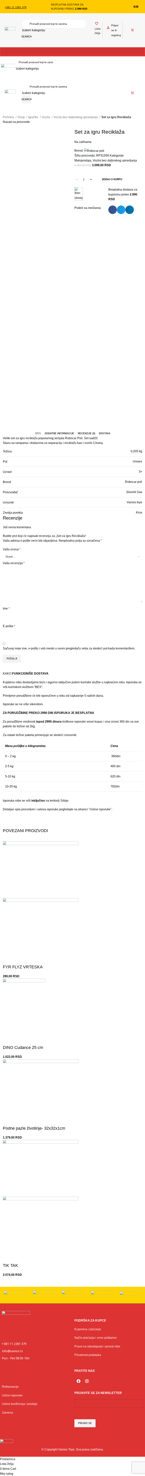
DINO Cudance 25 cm (23, 1047)
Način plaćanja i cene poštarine (95, 1337)
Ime (6, 608)
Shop (21, 117)
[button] (72, 51)
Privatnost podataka (87, 1355)
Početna (9, 117)
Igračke (33, 117)
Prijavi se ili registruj (116, 30)
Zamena (7, 1412)
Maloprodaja (82, 160)
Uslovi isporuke (12, 1395)
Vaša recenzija (14, 563)
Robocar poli (133, 481)
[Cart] (132, 30)
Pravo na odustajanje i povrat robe (97, 1346)
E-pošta (9, 626)
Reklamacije (10, 1386)
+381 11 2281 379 (15, 7)
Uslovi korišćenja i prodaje (19, 1403)
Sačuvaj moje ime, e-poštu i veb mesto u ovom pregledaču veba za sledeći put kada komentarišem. (69, 648)
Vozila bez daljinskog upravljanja (76, 117)
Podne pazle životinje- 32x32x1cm (34, 1128)
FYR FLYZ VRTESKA (23, 967)
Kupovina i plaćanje (87, 1329)
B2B (135, 6)
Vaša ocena (12, 549)
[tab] (38, 433)
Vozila (46, 117)
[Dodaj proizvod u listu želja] (7, 959)
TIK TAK (10, 1265)
